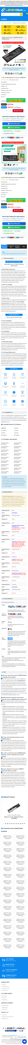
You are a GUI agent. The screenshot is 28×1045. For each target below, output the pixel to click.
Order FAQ (4, 997)
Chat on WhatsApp (15, 127)
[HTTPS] (21, 1031)
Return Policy (4, 999)
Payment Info (4, 1009)
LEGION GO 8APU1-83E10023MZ (5, 461)
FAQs (24, 246)
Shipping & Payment (17, 246)
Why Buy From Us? (6, 988)
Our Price (4, 107)
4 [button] (9, 823)
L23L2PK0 (16, 430)
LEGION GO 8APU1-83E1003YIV (18, 469)
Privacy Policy (5, 990)
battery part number (16, 678)
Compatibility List (11, 246)
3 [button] (7, 823)
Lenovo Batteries (8, 23)
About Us (4, 984)
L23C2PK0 (16, 432)
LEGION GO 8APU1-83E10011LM (5, 451)
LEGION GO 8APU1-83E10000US (5, 443)
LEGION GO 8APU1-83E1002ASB (18, 461)
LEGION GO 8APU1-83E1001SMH (18, 458)
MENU (5, 19)
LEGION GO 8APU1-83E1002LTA (5, 465)
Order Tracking (5, 1005)
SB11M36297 (4, 430)
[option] (14, 54)
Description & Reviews (4, 246)
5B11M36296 (16, 435)
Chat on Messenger (15, 123)
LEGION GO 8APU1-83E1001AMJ (18, 454)
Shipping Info (5, 1007)
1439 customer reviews (13, 79)
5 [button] (11, 823)
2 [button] (5, 823)
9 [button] (18, 823)
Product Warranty (5, 986)
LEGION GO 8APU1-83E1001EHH (5, 458)
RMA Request (5, 1018)
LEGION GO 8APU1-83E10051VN (18, 472)
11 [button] (22, 823)
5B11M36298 (3, 435)
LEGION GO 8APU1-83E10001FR (18, 443)
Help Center (4, 996)
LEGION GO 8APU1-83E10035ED (18, 465)
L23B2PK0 (16, 428)
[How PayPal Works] (16, 1031)
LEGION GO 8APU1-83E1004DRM (5, 472)
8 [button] (16, 823)
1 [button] (3, 823)
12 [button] (24, 823)
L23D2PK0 (3, 432)
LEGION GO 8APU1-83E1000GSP (18, 447)
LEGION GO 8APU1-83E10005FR (5, 447)
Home (2, 23)
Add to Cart (19, 110)
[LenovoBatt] (14, 10)
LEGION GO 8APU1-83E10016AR (5, 454)
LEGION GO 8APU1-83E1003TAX (5, 469)
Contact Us (4, 1014)
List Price (4, 104)
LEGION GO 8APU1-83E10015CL (18, 451)
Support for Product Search (7, 420)
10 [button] (20, 823)
